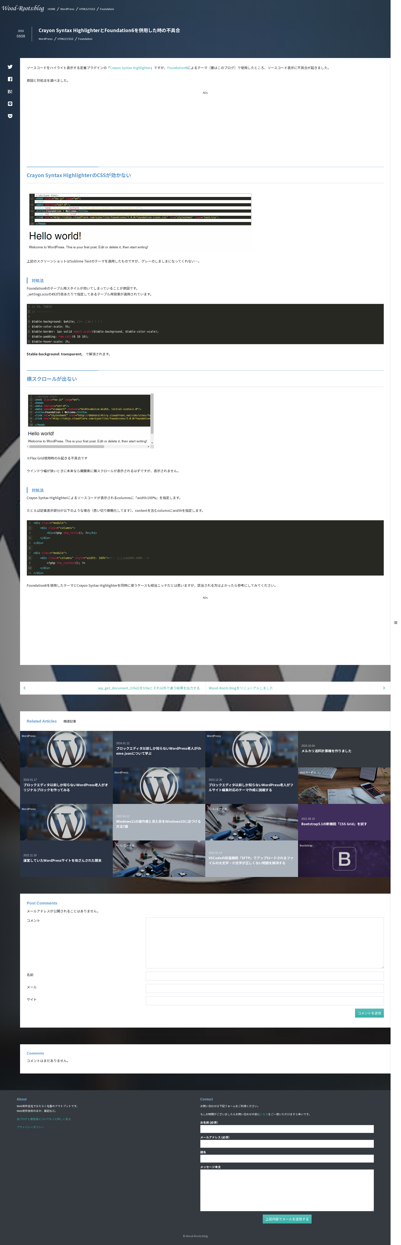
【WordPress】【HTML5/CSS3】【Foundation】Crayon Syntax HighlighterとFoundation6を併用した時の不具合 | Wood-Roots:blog (23, 8)
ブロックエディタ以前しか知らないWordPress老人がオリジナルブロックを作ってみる (65, 787)
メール (32, 986)
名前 (30, 974)
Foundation (107, 9)
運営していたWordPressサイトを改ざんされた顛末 (62, 860)
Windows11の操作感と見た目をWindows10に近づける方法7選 (158, 824)
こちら (264, 1114)
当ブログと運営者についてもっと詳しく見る (44, 1119)
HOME (51, 9)
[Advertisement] (205, 124)
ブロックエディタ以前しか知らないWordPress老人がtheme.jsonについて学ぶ (158, 751)
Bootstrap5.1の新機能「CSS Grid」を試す (334, 823)
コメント (33, 920)
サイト (32, 999)
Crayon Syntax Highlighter (130, 67)
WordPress (67, 9)
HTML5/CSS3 (87, 9)
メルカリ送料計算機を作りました (326, 750)
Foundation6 (177, 67)
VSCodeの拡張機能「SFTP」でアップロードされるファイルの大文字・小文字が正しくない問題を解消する (251, 860)
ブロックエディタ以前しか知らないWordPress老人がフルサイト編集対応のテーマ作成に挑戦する (251, 787)
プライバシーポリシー (30, 1127)
